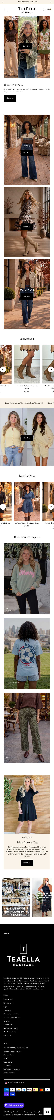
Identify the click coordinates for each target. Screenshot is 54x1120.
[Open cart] (48, 10)
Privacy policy (28, 1112)
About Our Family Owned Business (16, 1048)
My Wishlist (8, 1062)
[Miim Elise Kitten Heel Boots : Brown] (27, 364)
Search (6, 1058)
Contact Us (7, 1066)
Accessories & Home (11, 1028)
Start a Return (8, 1055)
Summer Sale (8, 1003)
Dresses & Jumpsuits (11, 1014)
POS (23, 1115)
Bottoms (7, 1021)
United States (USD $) (15, 1083)
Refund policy (8, 1112)
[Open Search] (44, 10)
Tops (5, 1007)
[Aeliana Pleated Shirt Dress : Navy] (27, 501)
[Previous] (3, 369)
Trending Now (27, 476)
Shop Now (26, 46)
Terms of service (18, 1112)
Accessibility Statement (12, 1069)
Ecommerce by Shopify (36, 1115)
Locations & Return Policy (12, 1051)
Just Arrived (27, 338)
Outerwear (7, 1010)
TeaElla (18, 1115)
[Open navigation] (6, 10)
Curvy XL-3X (8, 1025)
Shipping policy (38, 1112)
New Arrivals (8, 999)
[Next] (51, 369)
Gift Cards (7, 1035)
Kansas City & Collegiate (12, 1017)
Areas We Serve (9, 1073)
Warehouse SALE (9, 1032)
